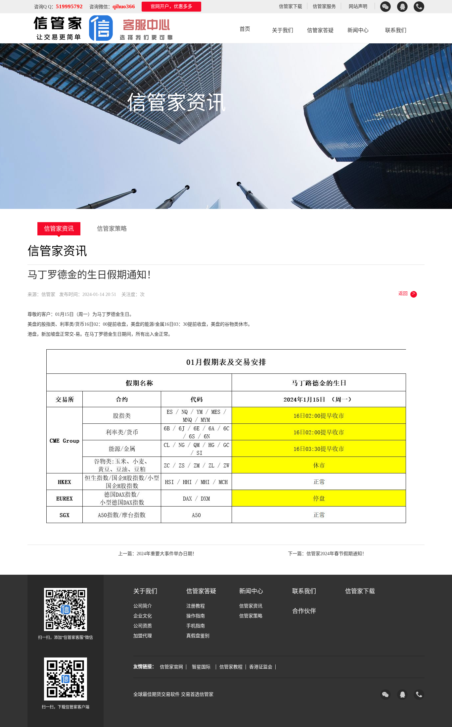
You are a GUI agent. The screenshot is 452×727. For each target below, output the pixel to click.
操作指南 (195, 615)
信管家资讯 (59, 228)
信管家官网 (171, 666)
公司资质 (142, 625)
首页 (245, 29)
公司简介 (142, 606)
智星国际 (201, 666)
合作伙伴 (304, 611)
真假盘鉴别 (197, 635)
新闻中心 (358, 30)
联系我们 (395, 30)
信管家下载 (290, 6)
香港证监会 (260, 666)
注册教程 (195, 606)
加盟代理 (142, 635)
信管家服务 (324, 6)
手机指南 (195, 625)
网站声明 (358, 6)
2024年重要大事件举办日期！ (167, 553)
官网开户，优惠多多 (171, 6)
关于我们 (282, 30)
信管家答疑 (320, 30)
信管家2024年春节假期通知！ (336, 553)
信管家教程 (231, 666)
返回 (406, 293)
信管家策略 (112, 228)
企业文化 (142, 615)
